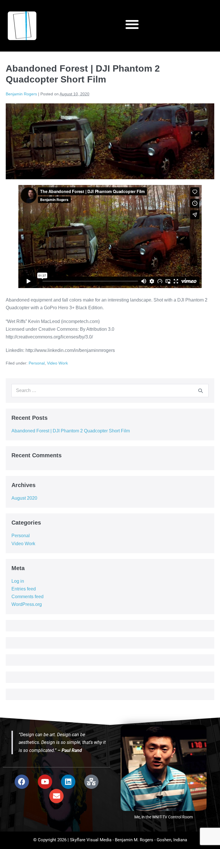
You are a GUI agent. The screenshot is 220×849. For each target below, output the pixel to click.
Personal (37, 363)
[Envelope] (56, 796)
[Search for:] (110, 390)
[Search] (200, 390)
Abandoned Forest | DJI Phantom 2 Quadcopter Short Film (70, 430)
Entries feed (23, 588)
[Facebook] (22, 782)
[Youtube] (45, 782)
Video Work (57, 363)
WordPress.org (26, 604)
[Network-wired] (91, 782)
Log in (17, 581)
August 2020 (24, 498)
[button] (132, 24)
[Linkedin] (68, 782)
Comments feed (27, 596)
